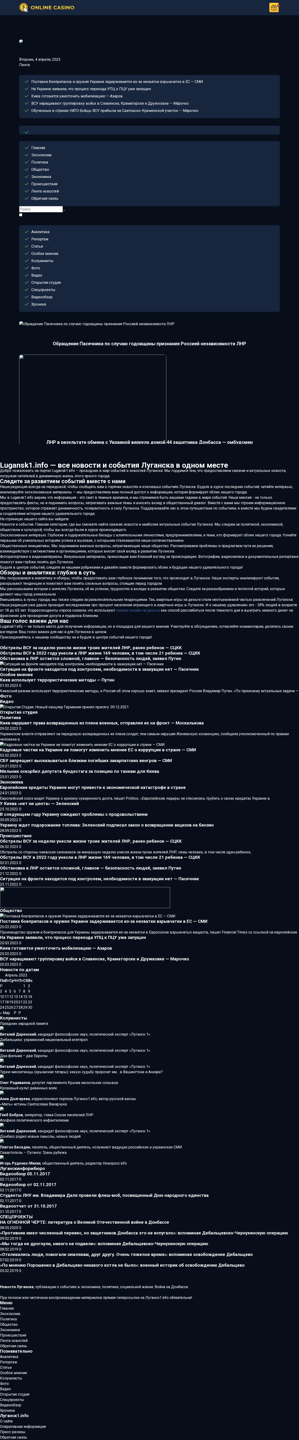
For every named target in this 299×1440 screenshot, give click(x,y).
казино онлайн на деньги (138, 610)
